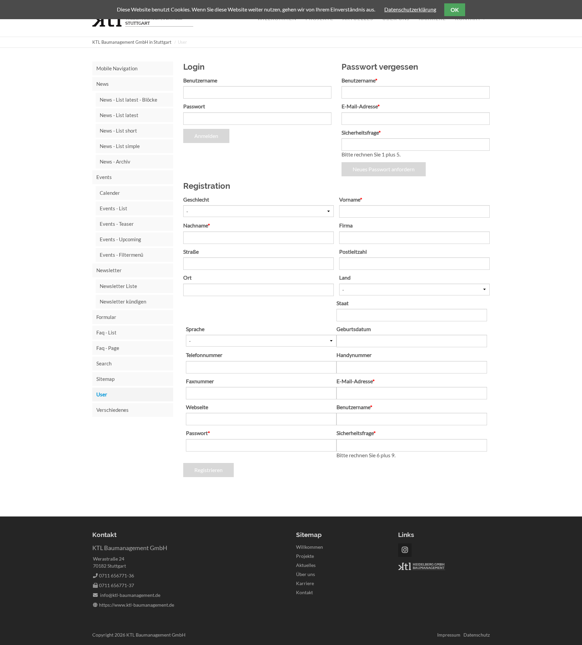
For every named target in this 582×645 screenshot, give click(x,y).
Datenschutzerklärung (410, 9)
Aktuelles (306, 565)
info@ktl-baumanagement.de (130, 595)
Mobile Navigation (116, 68)
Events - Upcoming (120, 239)
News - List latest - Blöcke (128, 100)
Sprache (195, 329)
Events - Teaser (117, 224)
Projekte (305, 556)
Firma (346, 225)
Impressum (448, 635)
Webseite (197, 407)
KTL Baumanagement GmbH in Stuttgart (131, 42)
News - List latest (119, 115)
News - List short (118, 131)
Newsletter (109, 270)
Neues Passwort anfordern (384, 169)
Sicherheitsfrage (361, 132)
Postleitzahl (353, 251)
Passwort (194, 106)
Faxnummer (200, 381)
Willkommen (309, 547)
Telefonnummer (204, 355)
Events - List (113, 208)
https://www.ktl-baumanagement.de (136, 605)
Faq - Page (107, 348)
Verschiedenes (112, 410)
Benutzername (200, 80)
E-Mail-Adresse (361, 106)
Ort (187, 277)
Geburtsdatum (353, 329)
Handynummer (353, 355)
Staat (342, 303)
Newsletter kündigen (123, 301)
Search (103, 363)
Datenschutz (476, 635)
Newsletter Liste (118, 286)
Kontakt (304, 592)
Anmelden (206, 136)
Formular (106, 317)
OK (455, 9)
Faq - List (106, 332)
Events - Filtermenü (121, 255)
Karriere (305, 583)
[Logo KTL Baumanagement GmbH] (142, 24)
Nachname (196, 225)
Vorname (351, 199)
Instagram (405, 550)
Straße (191, 251)
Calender (110, 193)
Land (345, 277)
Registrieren (208, 470)
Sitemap (105, 379)
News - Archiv (115, 161)
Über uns (305, 574)
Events (104, 177)
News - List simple (120, 146)
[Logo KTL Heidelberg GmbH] (421, 568)
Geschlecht (196, 199)
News (102, 84)
